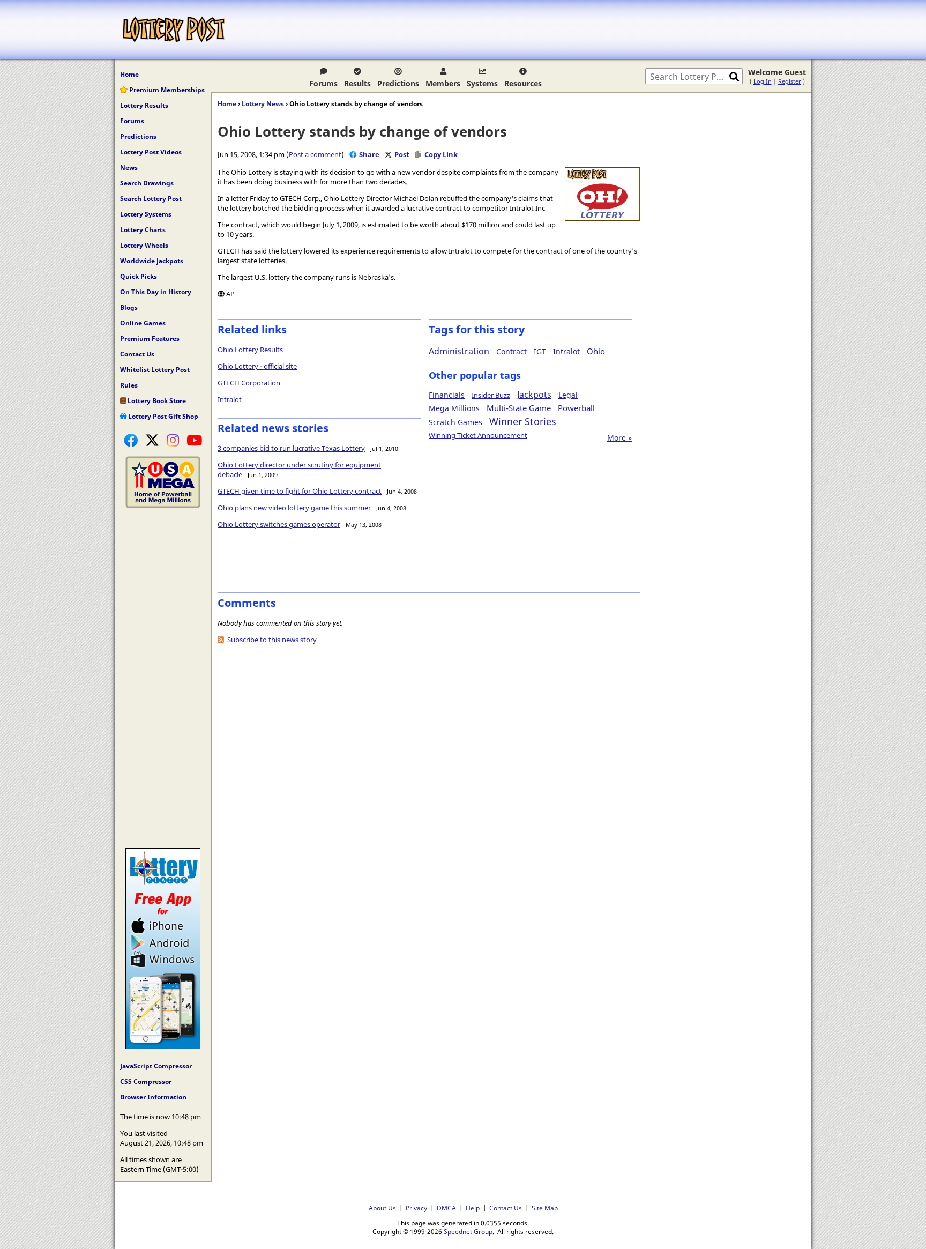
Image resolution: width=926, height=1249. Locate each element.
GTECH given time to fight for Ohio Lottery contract (300, 491)
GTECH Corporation (249, 383)
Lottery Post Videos (151, 152)
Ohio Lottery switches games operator (279, 524)
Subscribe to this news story (272, 639)
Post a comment (315, 154)
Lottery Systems (145, 214)
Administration (459, 351)
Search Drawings (147, 183)
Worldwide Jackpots (151, 260)
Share (369, 154)
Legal (568, 395)
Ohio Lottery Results (250, 349)
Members (442, 83)
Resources (523, 83)
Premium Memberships (166, 89)
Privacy (416, 1207)
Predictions (398, 83)
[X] (152, 440)
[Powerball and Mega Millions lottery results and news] (162, 505)
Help (473, 1207)
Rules (129, 385)
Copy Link (441, 154)
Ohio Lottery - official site (257, 366)
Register (789, 81)
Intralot (230, 399)
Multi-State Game (519, 408)
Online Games (143, 323)
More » (619, 438)
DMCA (446, 1207)
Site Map (545, 1207)
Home (129, 74)
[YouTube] (194, 440)
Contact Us (137, 354)
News (129, 167)
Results (357, 83)
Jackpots (534, 394)
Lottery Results (144, 105)
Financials (447, 395)
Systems (482, 83)
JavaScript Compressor (156, 1065)
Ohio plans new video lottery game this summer (294, 507)
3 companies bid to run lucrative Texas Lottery (291, 448)
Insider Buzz (491, 395)
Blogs (129, 307)
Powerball (576, 408)
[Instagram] (173, 440)
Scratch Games (455, 422)
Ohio (596, 351)
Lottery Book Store (156, 400)
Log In (762, 81)
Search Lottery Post (151, 198)
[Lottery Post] (174, 29)
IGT (540, 351)
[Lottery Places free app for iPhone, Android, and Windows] (162, 1046)
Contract (511, 351)
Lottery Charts (143, 229)
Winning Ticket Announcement (478, 435)
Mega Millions (454, 408)
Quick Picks (138, 276)
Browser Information (153, 1097)
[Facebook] (130, 440)
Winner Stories (522, 421)
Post (401, 154)
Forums (323, 83)
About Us (382, 1207)
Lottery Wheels (144, 245)
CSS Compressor (145, 1081)
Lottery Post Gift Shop (162, 416)
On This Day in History (155, 291)
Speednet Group (468, 1231)
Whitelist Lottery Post (155, 369)
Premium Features (150, 338)
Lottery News (263, 103)
